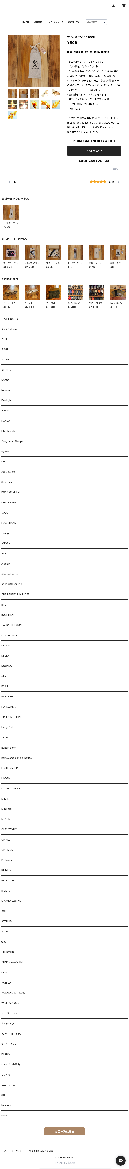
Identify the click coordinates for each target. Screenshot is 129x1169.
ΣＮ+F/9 (6, 369)
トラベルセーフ (9, 1013)
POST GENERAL (10, 492)
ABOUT (39, 21)
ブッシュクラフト (9, 1044)
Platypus (6, 860)
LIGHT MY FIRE (10, 768)
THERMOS (7, 952)
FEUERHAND (8, 522)
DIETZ (5, 461)
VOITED (6, 982)
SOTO (5, 1095)
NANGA (5, 420)
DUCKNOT (7, 665)
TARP (4, 737)
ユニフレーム (8, 1084)
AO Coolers (8, 471)
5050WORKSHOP (12, 584)
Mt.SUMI (6, 819)
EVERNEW (7, 696)
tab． (4, 941)
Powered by (61, 1163)
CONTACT (74, 21)
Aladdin (6, 563)
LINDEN (5, 778)
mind (4, 1115)
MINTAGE (7, 809)
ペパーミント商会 (10, 1064)
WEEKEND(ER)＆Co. (13, 992)
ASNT (4, 553)
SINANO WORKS (11, 900)
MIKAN (5, 798)
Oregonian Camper (13, 441)
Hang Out (7, 727)
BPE (3, 604)
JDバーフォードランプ (13, 1033)
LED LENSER (8, 502)
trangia (5, 390)
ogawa (5, 451)
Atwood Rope (9, 574)
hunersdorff (8, 747)
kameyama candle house (16, 757)
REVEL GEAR (8, 880)
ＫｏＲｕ (5, 359)
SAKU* (5, 379)
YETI (4, 339)
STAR (4, 931)
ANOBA (5, 543)
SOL (3, 911)
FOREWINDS (8, 706)
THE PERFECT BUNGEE (15, 594)
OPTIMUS (7, 849)
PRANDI (6, 1054)
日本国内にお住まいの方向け (94, 160)
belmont (6, 1105)
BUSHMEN (7, 614)
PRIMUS (6, 870)
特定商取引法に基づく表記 (41, 1151)
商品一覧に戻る (64, 1131)
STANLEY (7, 921)
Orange (6, 533)
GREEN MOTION (11, 717)
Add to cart (94, 151)
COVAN (5, 645)
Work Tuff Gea (10, 1003)
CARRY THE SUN (11, 625)
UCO (4, 972)
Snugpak (6, 482)
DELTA (5, 655)
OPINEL (5, 839)
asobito (6, 410)
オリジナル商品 (9, 328)
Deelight (6, 400)
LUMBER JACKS (10, 788)
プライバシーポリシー (14, 1151)
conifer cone (9, 635)
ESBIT (5, 686)
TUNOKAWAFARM (12, 962)
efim (4, 676)
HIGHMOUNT (9, 430)
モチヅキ (6, 1074)
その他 (4, 349)
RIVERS (5, 890)
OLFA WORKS (9, 829)
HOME (26, 21)
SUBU (4, 512)
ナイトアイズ (7, 1023)
